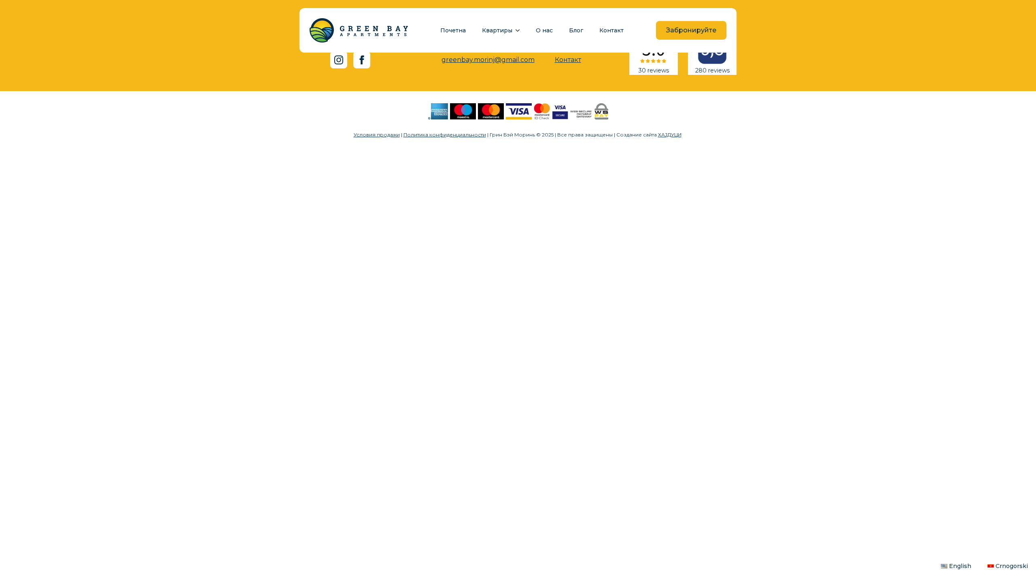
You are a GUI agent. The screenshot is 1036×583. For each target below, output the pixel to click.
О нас (544, 30)
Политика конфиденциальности (444, 135)
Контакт (611, 30)
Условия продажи (377, 135)
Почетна (453, 30)
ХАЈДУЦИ (669, 135)
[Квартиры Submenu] (520, 30)
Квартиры (497, 30)
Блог (576, 30)
